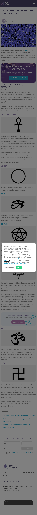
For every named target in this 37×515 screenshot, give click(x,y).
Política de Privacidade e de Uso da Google (15, 264)
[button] (10, 267)
